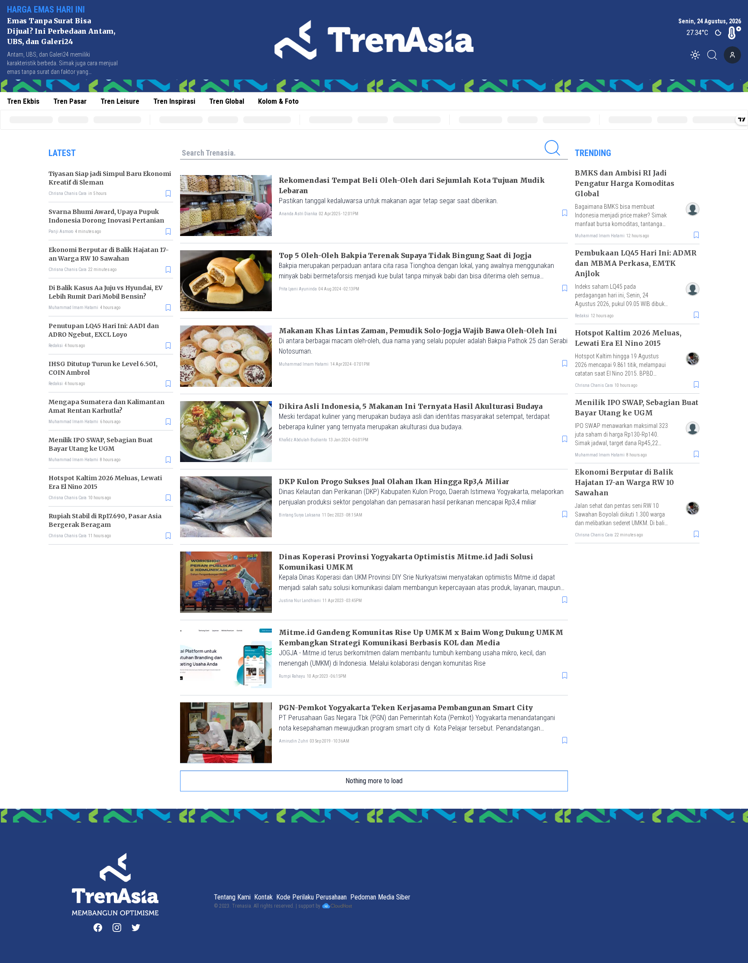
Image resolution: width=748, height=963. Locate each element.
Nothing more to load (374, 781)
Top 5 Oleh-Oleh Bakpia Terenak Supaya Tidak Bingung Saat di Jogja (405, 255)
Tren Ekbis (23, 101)
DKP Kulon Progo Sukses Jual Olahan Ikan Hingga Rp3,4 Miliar (394, 481)
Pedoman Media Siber (380, 897)
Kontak (263, 897)
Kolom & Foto (278, 101)
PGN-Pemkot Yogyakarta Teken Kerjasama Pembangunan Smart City (406, 707)
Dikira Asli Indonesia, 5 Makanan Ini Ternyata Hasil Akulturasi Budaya (410, 406)
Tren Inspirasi (174, 101)
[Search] (715, 54)
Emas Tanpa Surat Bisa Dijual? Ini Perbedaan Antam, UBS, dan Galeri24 (61, 31)
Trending (593, 153)
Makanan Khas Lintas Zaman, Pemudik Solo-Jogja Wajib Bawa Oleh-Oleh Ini (418, 330)
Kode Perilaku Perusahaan (311, 897)
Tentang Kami (232, 897)
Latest (62, 153)
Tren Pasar (70, 101)
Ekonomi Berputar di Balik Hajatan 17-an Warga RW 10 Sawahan (624, 482)
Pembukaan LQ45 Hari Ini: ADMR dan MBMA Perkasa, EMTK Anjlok (635, 263)
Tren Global (226, 101)
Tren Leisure (119, 101)
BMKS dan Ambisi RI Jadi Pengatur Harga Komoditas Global (624, 183)
